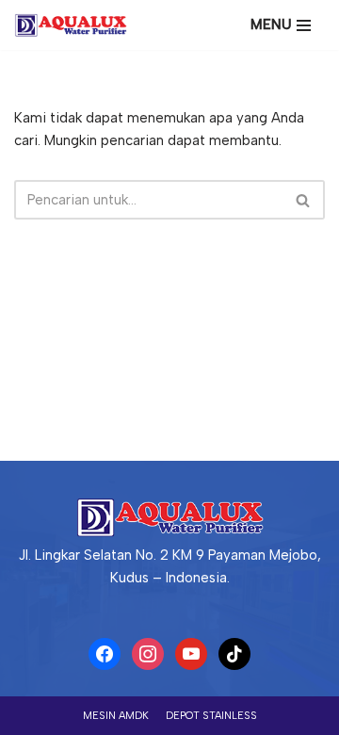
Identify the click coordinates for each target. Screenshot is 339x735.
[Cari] (303, 200)
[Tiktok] (234, 653)
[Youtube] (191, 653)
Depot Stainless (211, 716)
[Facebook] (105, 653)
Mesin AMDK (116, 716)
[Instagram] (148, 653)
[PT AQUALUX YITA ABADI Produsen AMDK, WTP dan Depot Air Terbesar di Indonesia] (75, 25)
